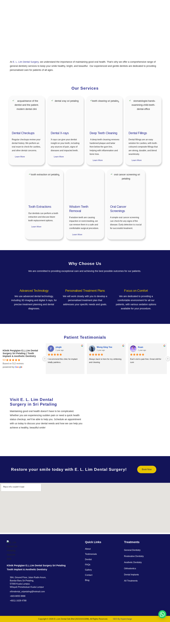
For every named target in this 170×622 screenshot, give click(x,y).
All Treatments (131, 581)
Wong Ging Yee (104, 347)
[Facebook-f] (8, 608)
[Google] (14, 608)
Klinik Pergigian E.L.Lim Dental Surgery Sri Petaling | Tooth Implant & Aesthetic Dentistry (20, 353)
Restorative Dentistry (134, 556)
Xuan (140, 347)
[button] (162, 614)
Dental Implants (131, 574)
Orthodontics (130, 568)
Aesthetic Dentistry (133, 562)
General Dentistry (132, 550)
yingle (59, 347)
